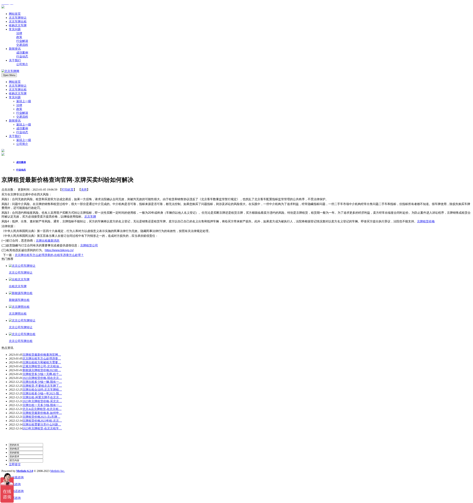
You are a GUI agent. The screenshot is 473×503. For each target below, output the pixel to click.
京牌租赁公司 (89, 245)
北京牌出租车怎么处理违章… (42, 358)
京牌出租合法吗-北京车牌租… (42, 389)
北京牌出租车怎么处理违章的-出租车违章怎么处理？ (49, 255)
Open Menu (9, 75)
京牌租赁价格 (426, 221)
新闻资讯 (15, 120)
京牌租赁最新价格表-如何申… (42, 412)
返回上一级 (23, 101)
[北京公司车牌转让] (22, 265)
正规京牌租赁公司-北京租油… (42, 366)
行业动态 (22, 132)
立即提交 (15, 464)
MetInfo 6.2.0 (24, 470)
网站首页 (15, 81)
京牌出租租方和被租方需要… (42, 362)
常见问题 (15, 97)
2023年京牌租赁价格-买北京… (42, 401)
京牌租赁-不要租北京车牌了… (42, 385)
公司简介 (22, 143)
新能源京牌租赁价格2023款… (42, 370)
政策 (19, 109)
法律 (19, 105)
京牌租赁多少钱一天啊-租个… (42, 374)
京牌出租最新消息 (47, 240)
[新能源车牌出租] (21, 293)
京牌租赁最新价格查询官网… (42, 354)
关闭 (84, 189)
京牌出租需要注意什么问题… (42, 424)
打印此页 (68, 189)
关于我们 (15, 136)
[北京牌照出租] (19, 306)
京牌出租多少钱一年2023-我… (42, 393)
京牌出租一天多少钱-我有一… (42, 405)
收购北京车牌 (18, 93)
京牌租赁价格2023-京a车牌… (41, 416)
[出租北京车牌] (19, 279)
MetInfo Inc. (57, 470)
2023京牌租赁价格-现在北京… (42, 378)
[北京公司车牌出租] (22, 334)
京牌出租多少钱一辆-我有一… (42, 381)
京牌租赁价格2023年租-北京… (42, 420)
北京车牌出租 (18, 89)
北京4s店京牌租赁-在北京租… (42, 409)
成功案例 (22, 128)
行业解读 (22, 112)
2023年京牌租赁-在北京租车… (42, 428)
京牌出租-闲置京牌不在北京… (42, 397)
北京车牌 (90, 216)
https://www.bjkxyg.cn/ (59, 250)
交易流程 (22, 116)
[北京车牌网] (2, 7)
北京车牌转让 (18, 85)
